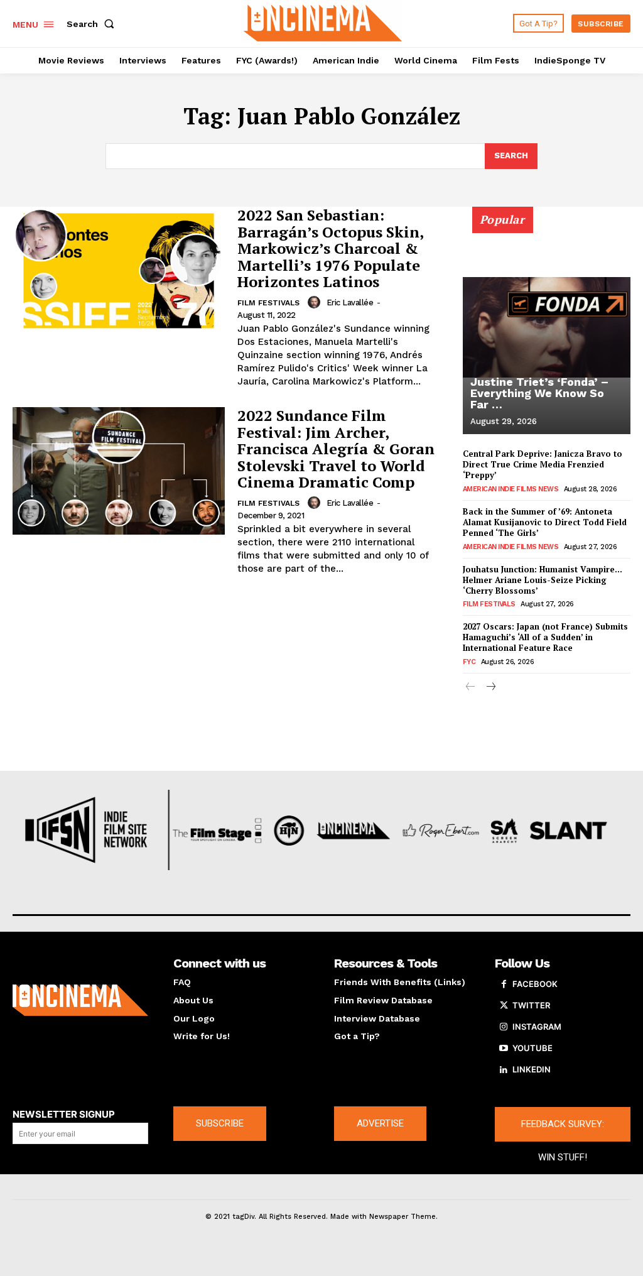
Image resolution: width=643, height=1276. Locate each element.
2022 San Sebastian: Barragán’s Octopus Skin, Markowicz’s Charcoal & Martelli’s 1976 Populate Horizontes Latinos (330, 248)
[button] (93, 24)
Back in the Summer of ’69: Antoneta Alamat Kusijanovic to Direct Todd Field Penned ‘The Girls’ (545, 522)
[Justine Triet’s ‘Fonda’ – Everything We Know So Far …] (546, 327)
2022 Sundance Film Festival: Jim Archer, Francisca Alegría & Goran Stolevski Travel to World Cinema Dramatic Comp (336, 448)
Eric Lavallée (350, 302)
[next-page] (491, 687)
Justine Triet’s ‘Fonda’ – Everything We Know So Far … (539, 393)
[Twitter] (503, 1006)
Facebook (535, 984)
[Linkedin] (503, 1070)
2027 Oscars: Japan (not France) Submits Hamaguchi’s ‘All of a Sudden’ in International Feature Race (545, 637)
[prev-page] (470, 687)
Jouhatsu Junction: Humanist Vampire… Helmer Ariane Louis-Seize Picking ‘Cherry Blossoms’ (542, 580)
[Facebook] (503, 984)
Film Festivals (268, 302)
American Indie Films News (511, 489)
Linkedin (531, 1069)
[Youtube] (503, 1048)
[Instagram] (503, 1027)
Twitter (531, 1005)
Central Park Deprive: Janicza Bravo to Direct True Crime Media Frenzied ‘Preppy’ (542, 464)
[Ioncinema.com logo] (80, 1000)
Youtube (532, 1048)
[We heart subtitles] (323, 22)
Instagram (536, 1027)
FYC (469, 662)
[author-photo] (316, 302)
